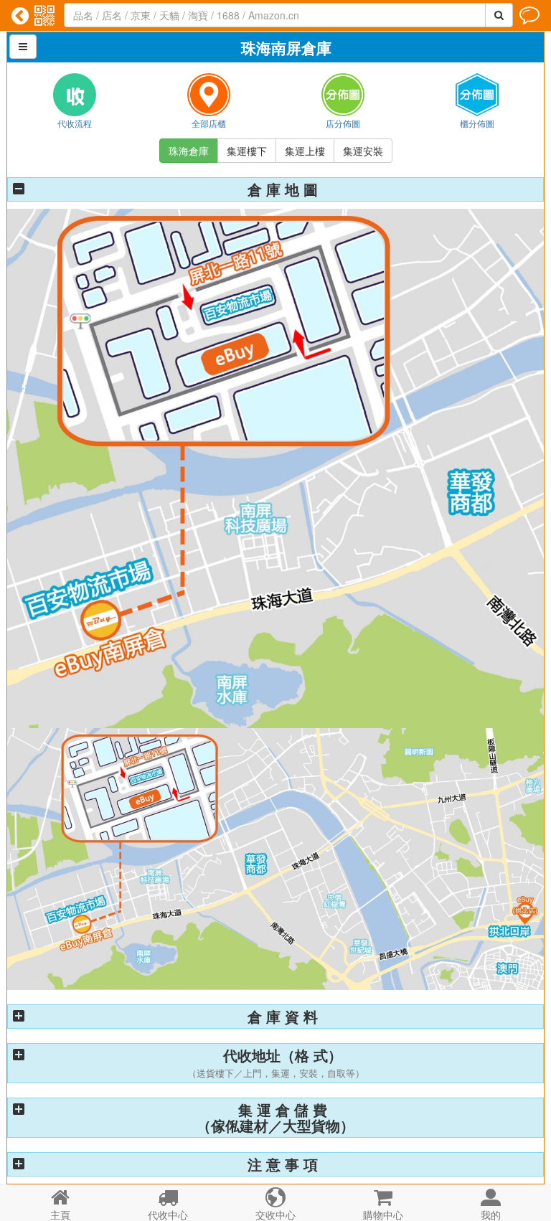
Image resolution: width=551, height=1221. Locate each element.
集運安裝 (363, 150)
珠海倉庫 (189, 150)
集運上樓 (305, 150)
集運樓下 (247, 150)
